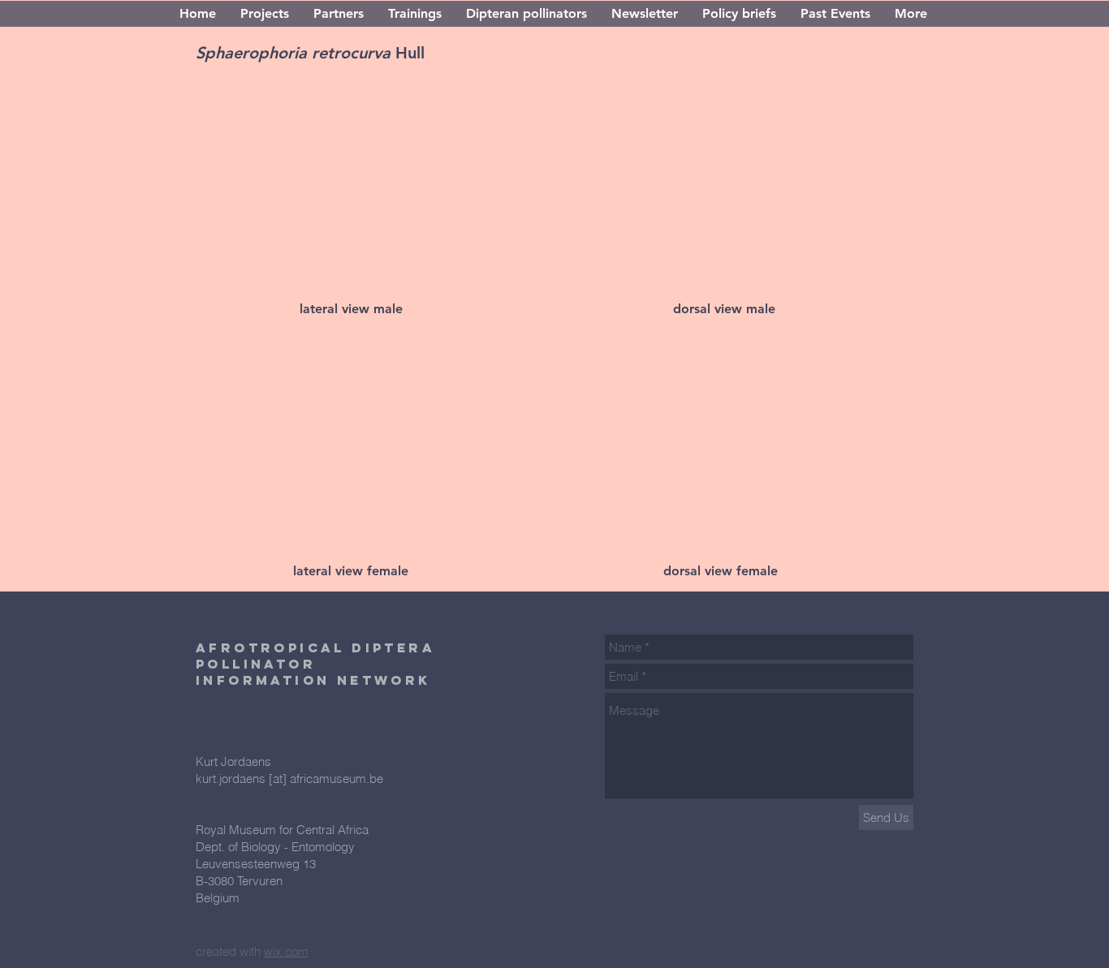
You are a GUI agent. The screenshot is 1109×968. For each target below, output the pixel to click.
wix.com (286, 951)
